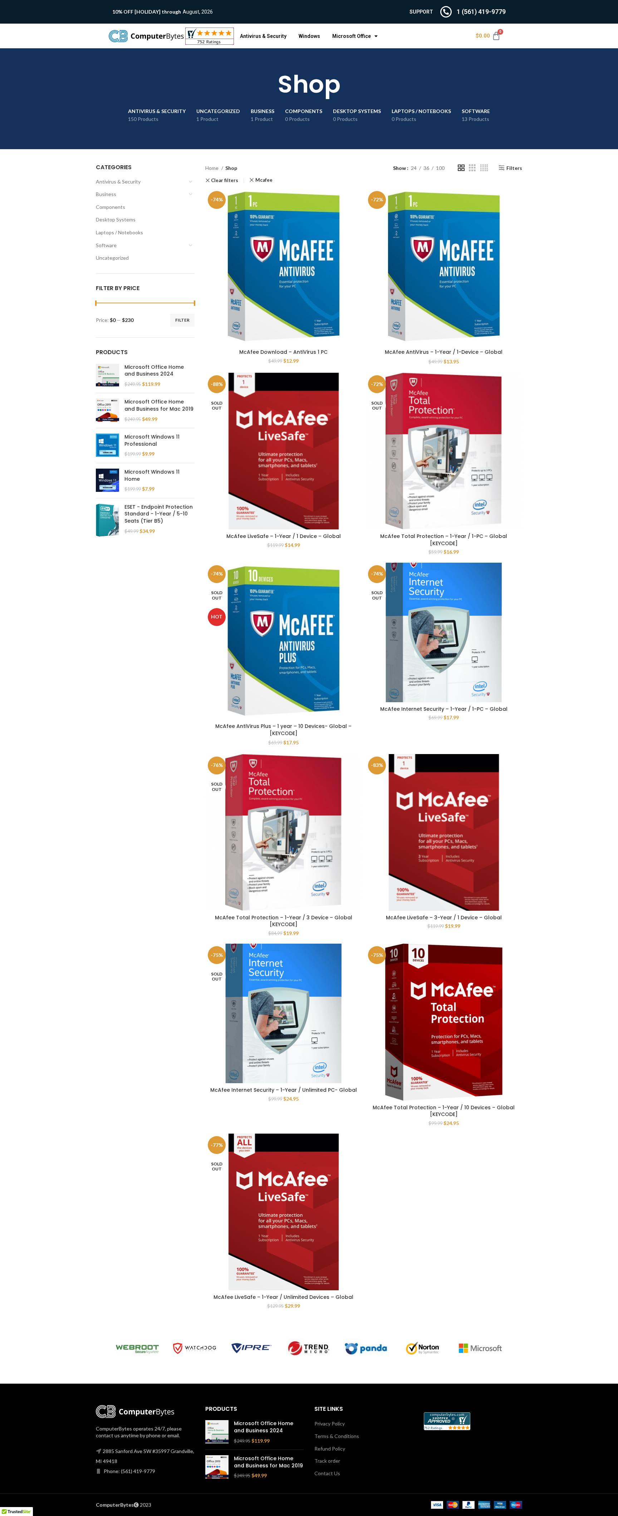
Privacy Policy (329, 1423)
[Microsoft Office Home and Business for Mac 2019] (107, 410)
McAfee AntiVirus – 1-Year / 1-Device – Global (443, 352)
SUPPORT (421, 12)
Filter (182, 320)
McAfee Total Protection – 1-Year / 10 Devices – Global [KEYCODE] (444, 1111)
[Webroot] (137, 1348)
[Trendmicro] (308, 1348)
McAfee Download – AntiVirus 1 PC (283, 352)
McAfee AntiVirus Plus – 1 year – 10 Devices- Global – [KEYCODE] (283, 730)
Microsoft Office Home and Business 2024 (154, 371)
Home (212, 168)
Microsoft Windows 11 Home (152, 476)
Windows (309, 36)
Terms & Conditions (336, 1436)
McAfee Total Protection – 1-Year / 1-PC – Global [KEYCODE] (443, 540)
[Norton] (423, 1348)
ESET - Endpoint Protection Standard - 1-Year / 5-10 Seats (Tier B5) (158, 514)
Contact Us (327, 1473)
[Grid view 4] (484, 167)
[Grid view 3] (472, 167)
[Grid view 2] (461, 167)
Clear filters (224, 180)
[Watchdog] (194, 1348)
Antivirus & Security (263, 36)
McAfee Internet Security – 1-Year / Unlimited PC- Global (283, 1090)
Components (110, 207)
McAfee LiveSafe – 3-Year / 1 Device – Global (444, 917)
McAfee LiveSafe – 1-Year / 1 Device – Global (283, 536)
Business (106, 194)
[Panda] (365, 1348)
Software (106, 245)
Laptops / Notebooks (119, 232)
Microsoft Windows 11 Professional (152, 441)
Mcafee (264, 180)
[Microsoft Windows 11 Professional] (107, 446)
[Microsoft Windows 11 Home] (107, 481)
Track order (327, 1461)
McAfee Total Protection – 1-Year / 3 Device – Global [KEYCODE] (283, 921)
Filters (514, 168)
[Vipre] (251, 1348)
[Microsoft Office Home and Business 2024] (107, 376)
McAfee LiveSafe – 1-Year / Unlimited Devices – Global (283, 1297)
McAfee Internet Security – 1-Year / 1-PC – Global (443, 709)
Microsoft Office (351, 36)
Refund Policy (329, 1449)
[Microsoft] (480, 1348)
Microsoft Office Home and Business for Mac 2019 (158, 405)
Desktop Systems (116, 219)
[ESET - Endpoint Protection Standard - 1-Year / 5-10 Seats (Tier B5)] (107, 520)
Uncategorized (112, 258)
